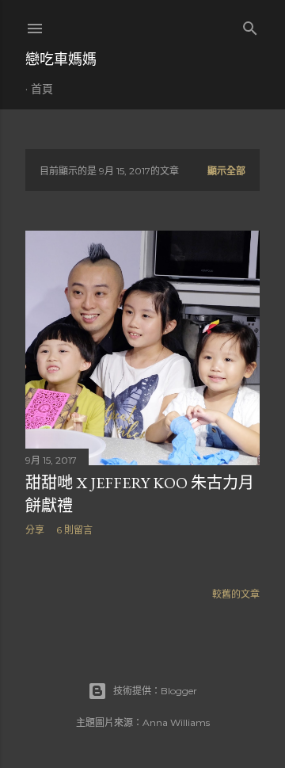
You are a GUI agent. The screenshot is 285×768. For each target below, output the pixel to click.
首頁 (42, 89)
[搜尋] (250, 25)
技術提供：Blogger (155, 691)
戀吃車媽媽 (61, 59)
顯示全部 (226, 171)
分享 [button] (34, 530)
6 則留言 (74, 530)
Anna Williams (176, 722)
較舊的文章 (236, 594)
